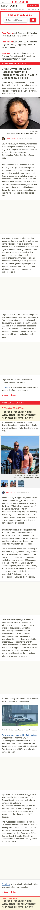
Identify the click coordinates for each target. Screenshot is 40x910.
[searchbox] (17, 20)
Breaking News (6, 9)
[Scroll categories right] (38, 9)
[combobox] (15, 20)
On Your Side (31, 9)
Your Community (19, 9)
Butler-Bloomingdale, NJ (14, 63)
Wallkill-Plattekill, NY (13, 403)
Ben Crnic (9, 492)
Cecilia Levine (10, 139)
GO (32, 20)
